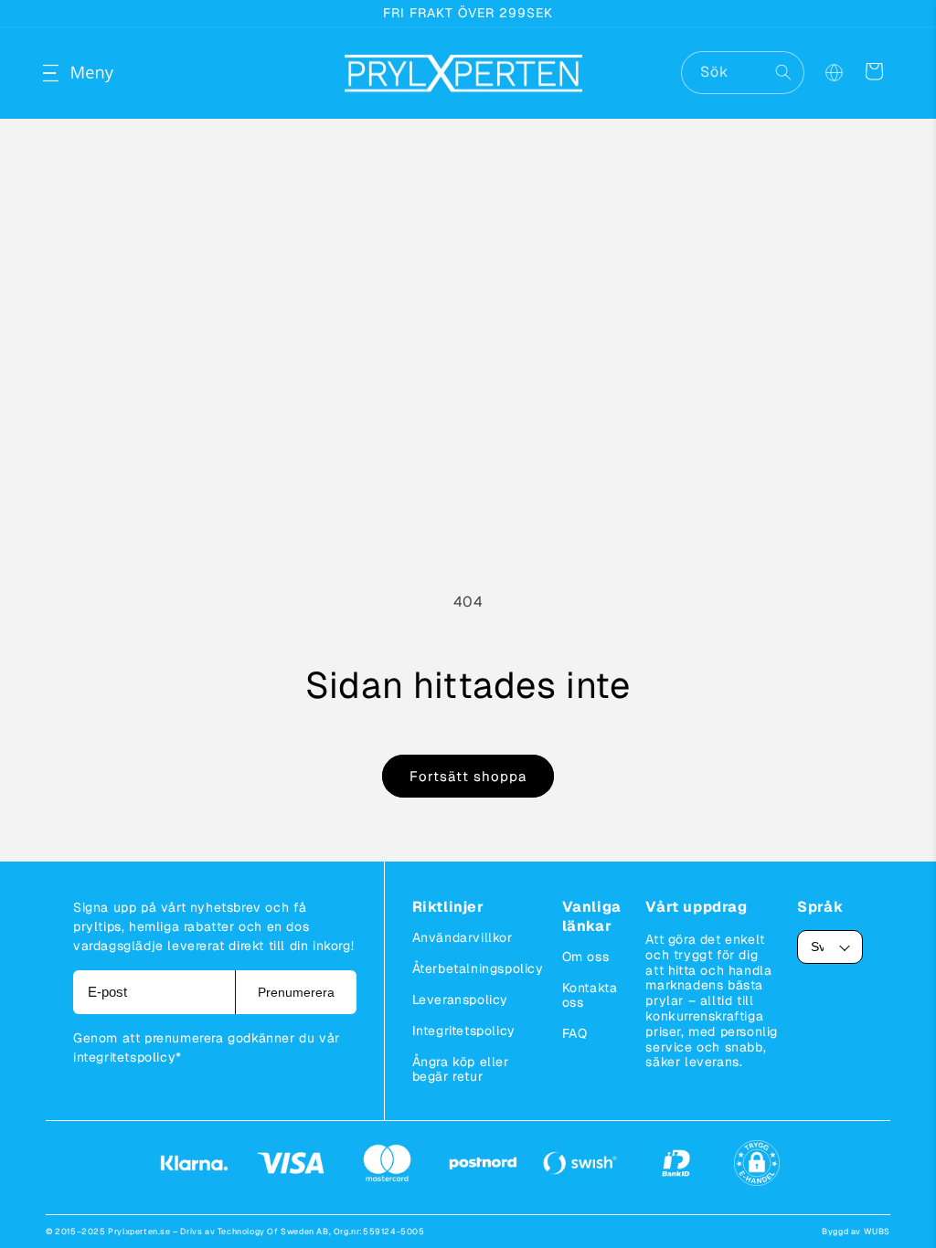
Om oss (586, 956)
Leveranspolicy (460, 999)
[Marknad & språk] (834, 73)
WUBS (877, 1231)
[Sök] (783, 72)
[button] (66, 73)
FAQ (575, 1033)
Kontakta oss (590, 994)
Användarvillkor (462, 937)
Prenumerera (296, 992)
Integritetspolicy (464, 1030)
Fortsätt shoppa (468, 776)
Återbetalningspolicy (478, 968)
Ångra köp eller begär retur (460, 1068)
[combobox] (742, 72)
